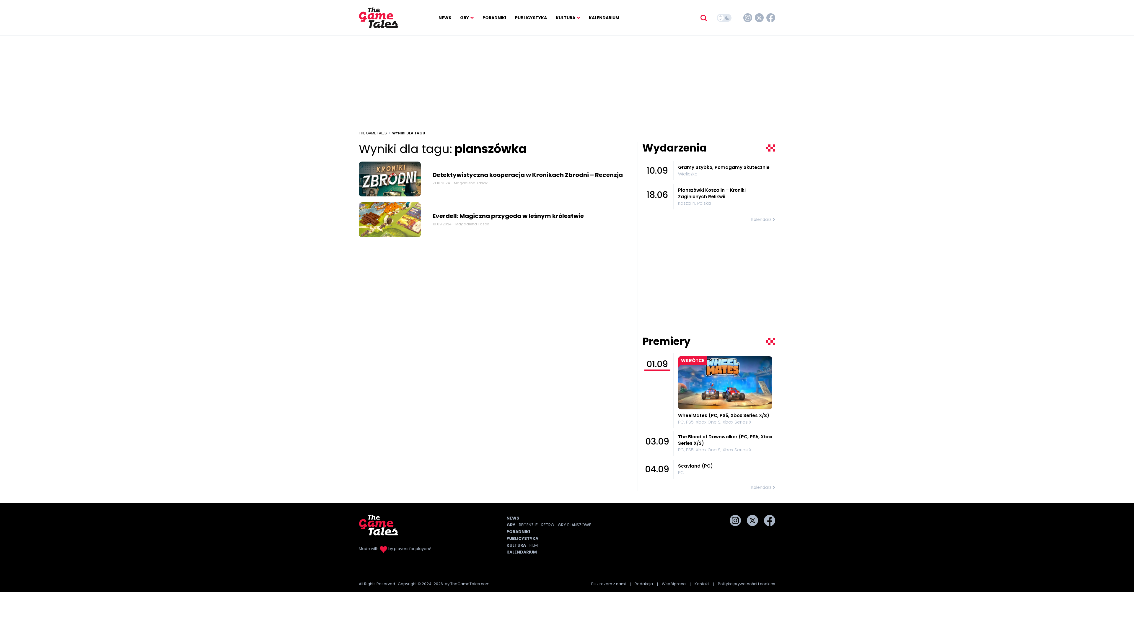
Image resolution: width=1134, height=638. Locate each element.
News (445, 18)
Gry (464, 18)
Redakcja (644, 584)
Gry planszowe (574, 525)
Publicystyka (531, 18)
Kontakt (702, 584)
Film (533, 545)
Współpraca (674, 584)
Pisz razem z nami (608, 584)
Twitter (759, 17)
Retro (547, 525)
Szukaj (703, 17)
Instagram (747, 17)
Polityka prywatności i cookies (746, 584)
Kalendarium (604, 18)
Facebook (770, 17)
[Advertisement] (567, 83)
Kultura (565, 18)
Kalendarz (761, 219)
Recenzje (528, 525)
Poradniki (494, 18)
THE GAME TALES (373, 133)
